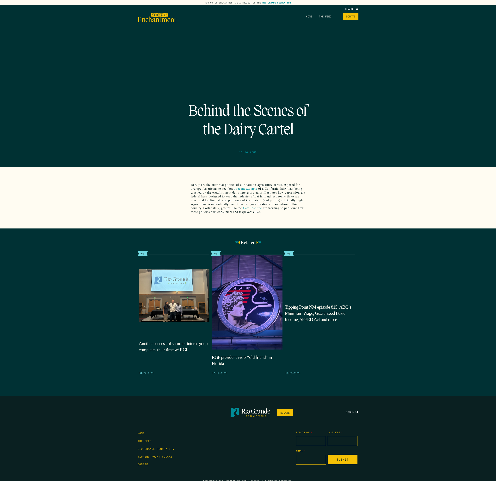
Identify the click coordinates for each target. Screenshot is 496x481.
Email (301, 450)
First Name (304, 432)
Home (309, 16)
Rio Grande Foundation (276, 2)
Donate (350, 16)
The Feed (325, 16)
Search (350, 8)
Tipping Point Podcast (156, 456)
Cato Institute (252, 208)
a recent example (245, 188)
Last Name (335, 432)
